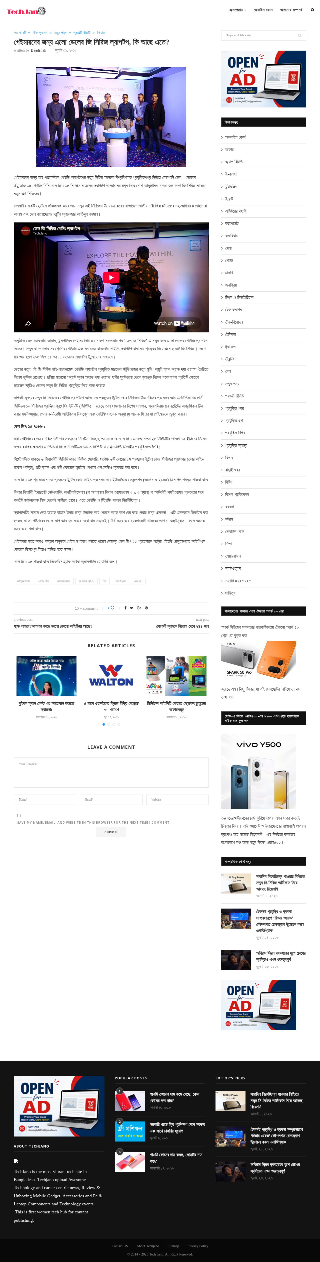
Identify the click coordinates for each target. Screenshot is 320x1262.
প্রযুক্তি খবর (234, 408)
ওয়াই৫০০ (273, 842)
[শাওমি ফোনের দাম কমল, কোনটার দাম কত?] (130, 1162)
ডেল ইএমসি (120, 581)
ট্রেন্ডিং (229, 358)
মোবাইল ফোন (263, 10)
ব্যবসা (229, 506)
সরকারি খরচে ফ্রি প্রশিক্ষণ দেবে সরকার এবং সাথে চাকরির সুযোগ (177, 1127)
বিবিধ (228, 482)
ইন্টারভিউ (231, 186)
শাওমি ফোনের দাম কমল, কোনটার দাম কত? (176, 1158)
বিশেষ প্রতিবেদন (237, 494)
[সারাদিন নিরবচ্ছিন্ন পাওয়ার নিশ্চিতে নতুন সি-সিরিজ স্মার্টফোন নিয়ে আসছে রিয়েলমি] (236, 883)
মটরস (229, 519)
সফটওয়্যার (233, 568)
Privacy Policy (198, 1246)
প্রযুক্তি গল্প (234, 420)
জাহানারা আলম (63, 581)
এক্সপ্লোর (236, 10)
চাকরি (229, 272)
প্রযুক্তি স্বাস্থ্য (236, 445)
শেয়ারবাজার (233, 556)
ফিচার (100, 33)
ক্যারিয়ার (231, 235)
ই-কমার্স (230, 174)
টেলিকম (230, 334)
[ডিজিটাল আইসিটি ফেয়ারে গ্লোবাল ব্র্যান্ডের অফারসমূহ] (176, 676)
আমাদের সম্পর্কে (291, 10)
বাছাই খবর (232, 469)
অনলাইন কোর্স (235, 137)
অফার (229, 149)
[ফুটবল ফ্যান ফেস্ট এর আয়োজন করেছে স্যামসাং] (46, 676)
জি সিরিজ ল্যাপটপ (86, 581)
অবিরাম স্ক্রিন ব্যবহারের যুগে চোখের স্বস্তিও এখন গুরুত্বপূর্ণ (281, 956)
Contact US (120, 1246)
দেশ (228, 371)
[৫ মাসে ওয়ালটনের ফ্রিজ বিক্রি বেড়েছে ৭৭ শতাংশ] (112, 676)
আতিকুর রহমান (23, 581)
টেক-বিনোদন (234, 322)
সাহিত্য (230, 593)
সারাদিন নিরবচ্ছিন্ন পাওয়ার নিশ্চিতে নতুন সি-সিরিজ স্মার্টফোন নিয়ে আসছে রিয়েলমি (280, 883)
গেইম (229, 260)
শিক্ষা (228, 543)
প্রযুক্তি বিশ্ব (235, 432)
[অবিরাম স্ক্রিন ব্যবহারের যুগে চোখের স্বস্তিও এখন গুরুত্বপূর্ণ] (236, 960)
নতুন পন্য (60, 33)
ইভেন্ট (229, 198)
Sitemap (173, 1246)
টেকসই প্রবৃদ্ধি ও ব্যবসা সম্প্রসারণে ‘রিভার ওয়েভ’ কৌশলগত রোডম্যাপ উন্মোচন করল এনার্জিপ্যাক (280, 921)
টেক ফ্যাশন (40, 33)
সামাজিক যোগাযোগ (238, 580)
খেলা (228, 248)
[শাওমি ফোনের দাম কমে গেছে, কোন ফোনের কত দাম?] (130, 1101)
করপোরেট (20, 33)
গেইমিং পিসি (43, 581)
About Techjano (147, 1246)
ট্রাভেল (230, 346)
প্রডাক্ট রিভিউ (82, 33)
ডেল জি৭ (138, 581)
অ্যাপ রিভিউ (234, 161)
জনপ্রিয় (231, 285)
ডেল (104, 581)
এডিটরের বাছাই (235, 211)
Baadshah (38, 50)
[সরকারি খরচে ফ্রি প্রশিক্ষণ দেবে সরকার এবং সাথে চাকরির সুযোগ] (130, 1131)
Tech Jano (156, 1254)
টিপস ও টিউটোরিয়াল (239, 297)
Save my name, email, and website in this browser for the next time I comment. (94, 822)
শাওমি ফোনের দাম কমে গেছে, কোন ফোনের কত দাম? (174, 1097)
